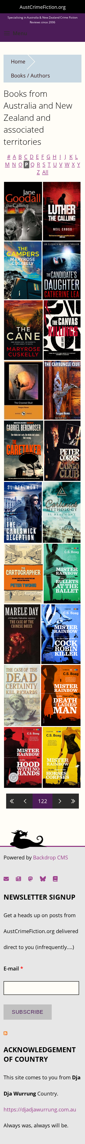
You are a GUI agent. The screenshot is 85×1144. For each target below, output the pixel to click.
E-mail (13, 968)
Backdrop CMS (50, 857)
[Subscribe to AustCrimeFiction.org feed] (5, 1033)
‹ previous (26, 801)
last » (72, 801)
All (45, 172)
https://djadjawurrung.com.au (40, 1109)
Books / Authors (30, 75)
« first (12, 801)
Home (18, 61)
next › (59, 801)
